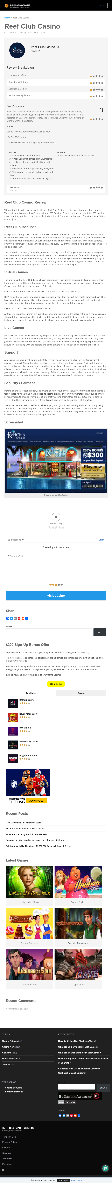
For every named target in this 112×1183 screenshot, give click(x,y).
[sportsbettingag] (28, 786)
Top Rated (31, 693)
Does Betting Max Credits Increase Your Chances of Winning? (36, 840)
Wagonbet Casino (28, 755)
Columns (6, 1052)
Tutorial (6, 1064)
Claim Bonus (56, 683)
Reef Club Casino (43, 47)
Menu (102, 5)
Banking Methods (14, 1091)
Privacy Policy (9, 1142)
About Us (7, 1158)
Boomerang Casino (28, 741)
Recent (81, 693)
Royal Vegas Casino (29, 713)
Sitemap (6, 1153)
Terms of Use (9, 1137)
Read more (76, 1180)
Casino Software (13, 1087)
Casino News (9, 1047)
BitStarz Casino (27, 699)
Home (7, 17)
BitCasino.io (25, 727)
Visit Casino (56, 595)
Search (9, 626)
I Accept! (63, 1180)
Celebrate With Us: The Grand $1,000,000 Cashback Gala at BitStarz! (39, 846)
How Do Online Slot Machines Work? (24, 822)
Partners (6, 1164)
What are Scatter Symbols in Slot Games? (26, 834)
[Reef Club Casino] (17, 50)
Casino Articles (10, 1041)
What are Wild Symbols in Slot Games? (25, 828)
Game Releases (10, 1058)
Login (101, 539)
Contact (6, 1147)
